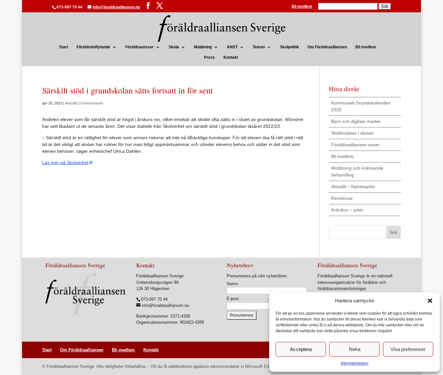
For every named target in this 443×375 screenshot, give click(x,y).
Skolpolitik (289, 47)
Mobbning (203, 47)
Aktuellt (70, 103)
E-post (233, 298)
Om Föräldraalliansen (327, 47)
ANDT (232, 47)
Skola (174, 47)
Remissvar (342, 198)
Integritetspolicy (354, 363)
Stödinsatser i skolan (352, 133)
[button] (430, 300)
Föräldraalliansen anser (355, 144)
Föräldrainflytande (93, 47)
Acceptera (301, 349)
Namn (232, 283)
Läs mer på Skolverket (65, 162)
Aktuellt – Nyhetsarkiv (353, 186)
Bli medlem (302, 7)
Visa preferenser (407, 349)
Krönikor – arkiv (347, 209)
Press (209, 57)
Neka (354, 349)
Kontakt (230, 57)
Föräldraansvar (139, 47)
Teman (259, 47)
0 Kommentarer (91, 103)
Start (63, 47)
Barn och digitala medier (356, 121)
